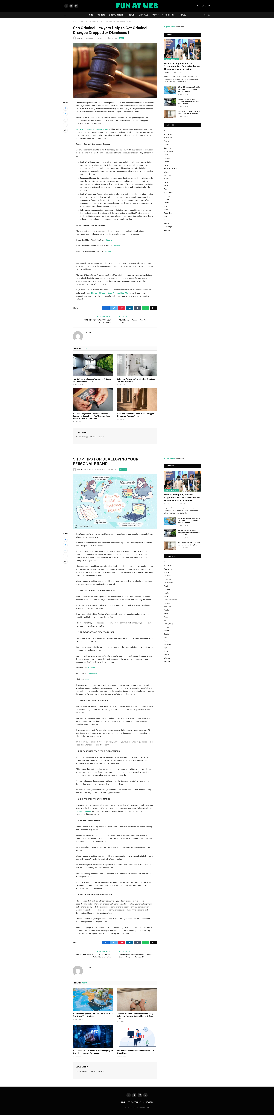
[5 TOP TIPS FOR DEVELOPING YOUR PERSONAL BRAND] (115, 501)
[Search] (209, 15)
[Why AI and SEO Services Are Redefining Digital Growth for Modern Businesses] (93, 1036)
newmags (93, 673)
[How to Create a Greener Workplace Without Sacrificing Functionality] (93, 365)
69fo (87, 679)
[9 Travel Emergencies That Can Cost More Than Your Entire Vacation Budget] (170, 90)
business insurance (83, 811)
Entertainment (116, 15)
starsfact (91, 668)
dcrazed (117, 246)
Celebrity (167, 144)
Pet (165, 189)
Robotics (167, 199)
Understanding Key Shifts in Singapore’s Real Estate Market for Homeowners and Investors (182, 66)
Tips (165, 216)
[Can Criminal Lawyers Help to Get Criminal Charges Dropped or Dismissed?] (115, 70)
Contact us (148, 1102)
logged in (87, 437)
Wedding (167, 230)
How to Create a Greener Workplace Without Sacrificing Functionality (92, 380)
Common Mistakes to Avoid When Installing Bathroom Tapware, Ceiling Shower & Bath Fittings (135, 1016)
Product (167, 196)
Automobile (168, 134)
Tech (166, 210)
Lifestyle (143, 15)
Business (101, 15)
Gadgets (167, 158)
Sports (155, 15)
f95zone (108, 240)
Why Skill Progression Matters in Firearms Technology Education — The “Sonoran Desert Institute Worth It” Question (92, 416)
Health (132, 15)
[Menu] (65, 15)
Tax (165, 206)
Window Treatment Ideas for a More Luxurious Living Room (189, 113)
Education (167, 148)
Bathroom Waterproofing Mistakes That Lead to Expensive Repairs (136, 380)
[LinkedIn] (65, 119)
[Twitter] (65, 114)
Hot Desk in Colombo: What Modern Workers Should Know (135, 1052)
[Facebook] (65, 108)
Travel (182, 15)
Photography (168, 192)
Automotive (168, 138)
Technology (168, 15)
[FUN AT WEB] (137, 6)
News (121, 38)
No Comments (101, 38)
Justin (81, 38)
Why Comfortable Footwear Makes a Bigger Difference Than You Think (135, 415)
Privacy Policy (134, 1102)
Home (90, 15)
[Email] (65, 130)
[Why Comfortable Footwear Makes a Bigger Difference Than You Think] (137, 399)
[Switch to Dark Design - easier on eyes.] (205, 15)
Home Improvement (171, 59)
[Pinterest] (65, 125)
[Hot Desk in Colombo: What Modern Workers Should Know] (137, 1036)
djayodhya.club (169, 27)
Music (166, 182)
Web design (168, 227)
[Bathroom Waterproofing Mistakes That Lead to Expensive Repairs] (137, 365)
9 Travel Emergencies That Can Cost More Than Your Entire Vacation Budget (189, 89)
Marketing (167, 175)
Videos (166, 223)
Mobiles (166, 179)
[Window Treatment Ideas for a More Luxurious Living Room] (170, 114)
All (165, 131)
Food (166, 155)
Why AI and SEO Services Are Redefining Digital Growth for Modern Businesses (93, 1052)
